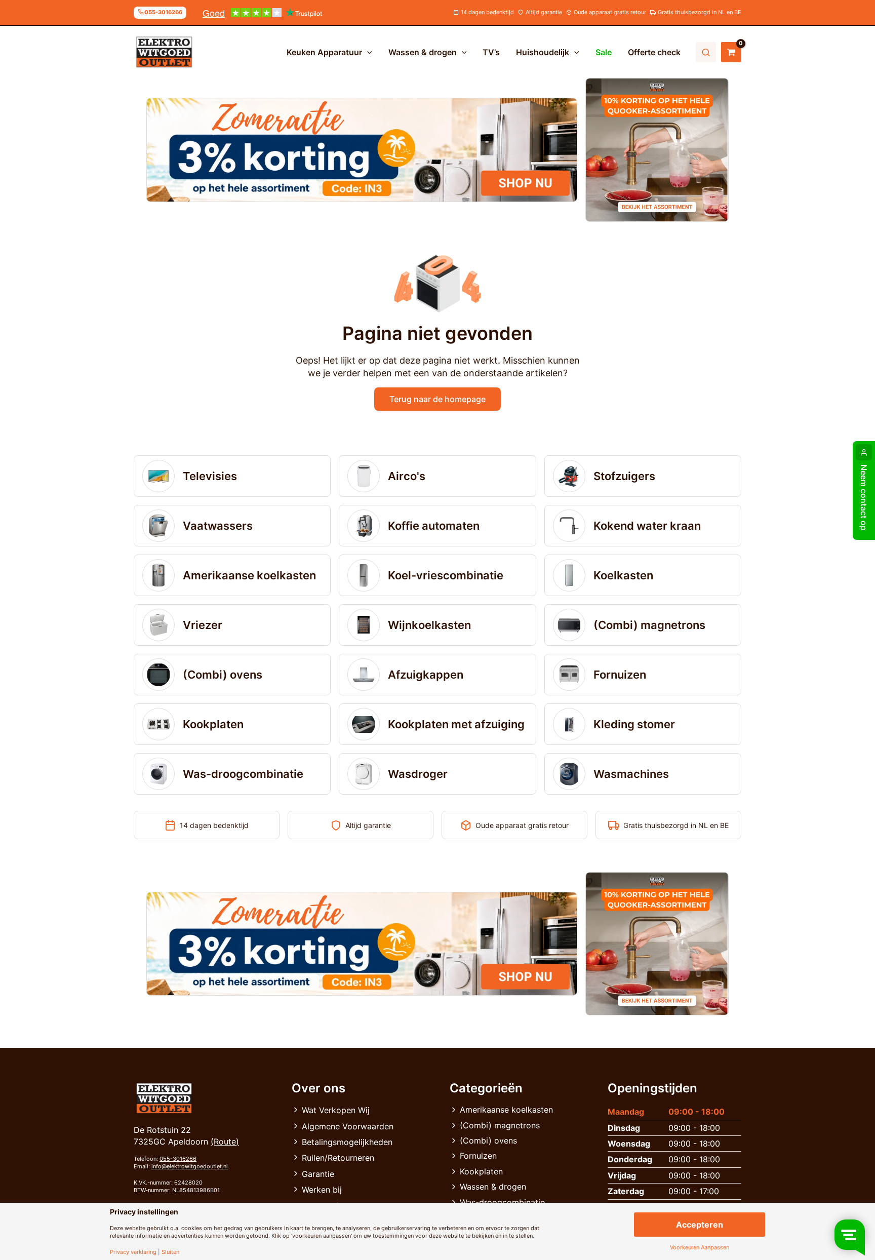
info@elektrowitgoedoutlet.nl (189, 1166)
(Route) (225, 1141)
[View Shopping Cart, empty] (731, 52)
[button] (367, 52)
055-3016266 (178, 1158)
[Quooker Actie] (657, 150)
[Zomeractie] (361, 150)
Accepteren (699, 1224)
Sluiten (170, 1252)
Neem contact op (864, 497)
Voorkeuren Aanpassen (699, 1247)
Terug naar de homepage (437, 399)
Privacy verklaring (133, 1252)
